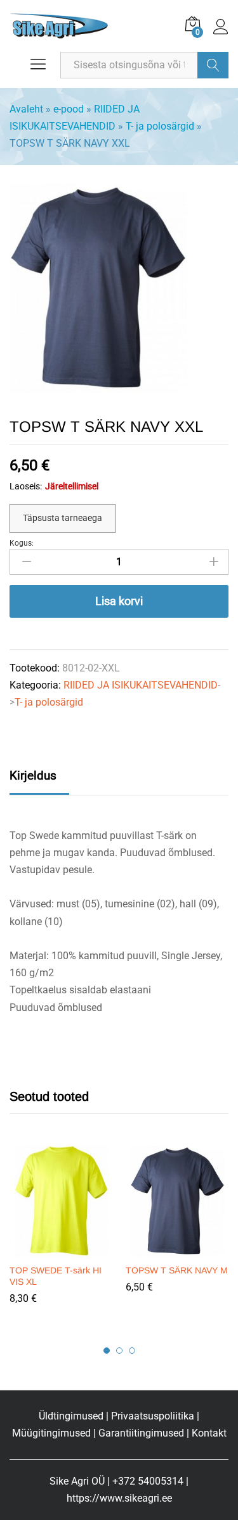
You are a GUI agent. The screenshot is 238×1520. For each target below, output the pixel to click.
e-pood (68, 109)
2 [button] (119, 1350)
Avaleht (26, 109)
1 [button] (106, 1350)
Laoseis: (26, 486)
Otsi (212, 65)
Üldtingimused (71, 1416)
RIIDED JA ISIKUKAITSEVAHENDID (140, 685)
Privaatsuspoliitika (152, 1416)
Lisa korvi (119, 601)
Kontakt (209, 1433)
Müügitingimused (51, 1433)
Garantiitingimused (141, 1433)
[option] (61, 1234)
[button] (59, 1249)
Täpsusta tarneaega (62, 518)
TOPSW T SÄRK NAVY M (177, 1270)
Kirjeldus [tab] (33, 775)
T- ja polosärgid (160, 126)
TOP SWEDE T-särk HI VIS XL (56, 1276)
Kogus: (22, 543)
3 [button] (132, 1350)
